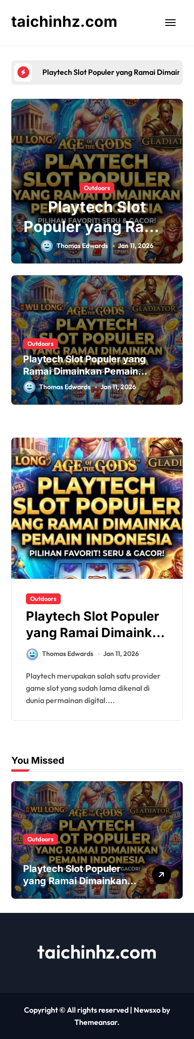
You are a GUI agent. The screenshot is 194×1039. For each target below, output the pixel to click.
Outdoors (97, 188)
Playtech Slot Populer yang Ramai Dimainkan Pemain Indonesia (84, 371)
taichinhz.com (64, 21)
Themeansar (95, 1022)
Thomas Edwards (82, 245)
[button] (173, 186)
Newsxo (147, 1010)
